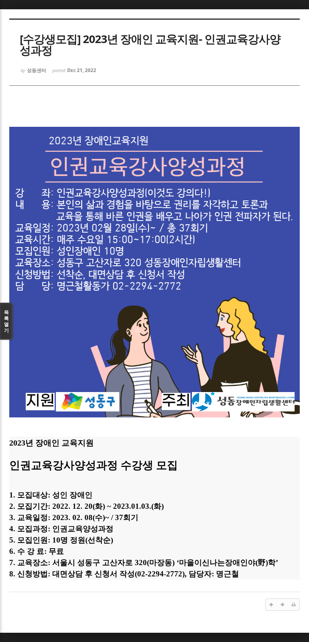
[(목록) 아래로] (282, 604)
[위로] (271, 604)
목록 (6, 321)
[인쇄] (293, 604)
